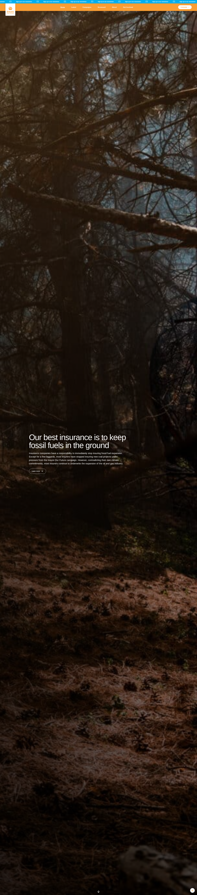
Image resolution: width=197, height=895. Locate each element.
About (114, 7)
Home (62, 7)
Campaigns (87, 7)
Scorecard (102, 7)
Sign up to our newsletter (26, 2)
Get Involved (128, 7)
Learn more (36, 471)
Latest (73, 7)
